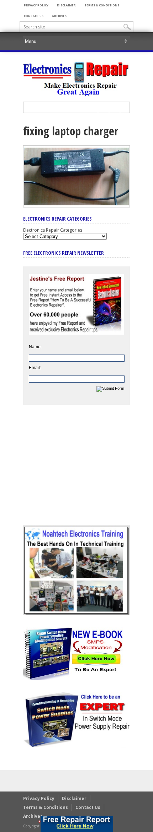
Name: (35, 346)
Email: (35, 367)
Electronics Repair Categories (52, 230)
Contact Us (33, 16)
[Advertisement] (76, 470)
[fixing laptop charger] (76, 206)
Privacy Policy (36, 5)
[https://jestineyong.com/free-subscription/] (77, 824)
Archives (59, 16)
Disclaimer (66, 5)
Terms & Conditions (101, 5)
